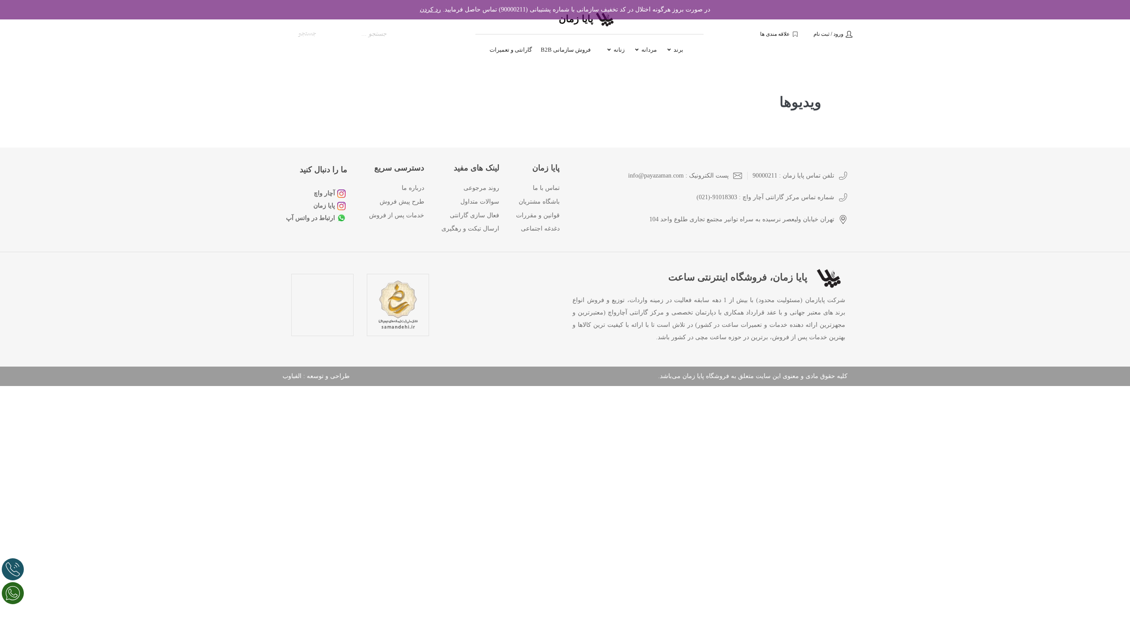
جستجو (307, 33)
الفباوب (291, 376)
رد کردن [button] (430, 9)
